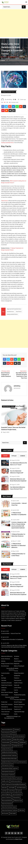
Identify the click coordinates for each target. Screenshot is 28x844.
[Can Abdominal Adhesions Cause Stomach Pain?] (5, 487)
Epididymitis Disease (7, 749)
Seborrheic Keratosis (6, 709)
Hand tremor (5, 200)
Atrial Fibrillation (18, 661)
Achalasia (16, 656)
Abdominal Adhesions (6, 656)
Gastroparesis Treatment (8, 774)
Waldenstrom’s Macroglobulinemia (9, 717)
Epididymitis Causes (7, 745)
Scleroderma (4, 707)
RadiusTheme (18, 839)
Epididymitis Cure (18, 745)
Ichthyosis (4, 687)
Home (3, 56)
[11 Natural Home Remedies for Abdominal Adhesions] (5, 544)
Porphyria (16, 697)
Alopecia (16, 658)
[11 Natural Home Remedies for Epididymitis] (5, 513)
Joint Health (12, 787)
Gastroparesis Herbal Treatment (10, 768)
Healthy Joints (5, 781)
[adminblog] (15, 99)
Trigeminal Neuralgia (19, 711)
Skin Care (21, 810)
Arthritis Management (7, 736)
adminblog (17, 386)
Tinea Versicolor (5, 711)
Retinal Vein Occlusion (7, 704)
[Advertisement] (14, 23)
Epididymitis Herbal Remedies (9, 752)
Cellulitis (16, 668)
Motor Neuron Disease (7, 692)
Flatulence (16, 678)
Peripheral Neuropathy (19, 695)
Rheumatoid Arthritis (7, 800)
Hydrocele (16, 685)
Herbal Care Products (6, 685)
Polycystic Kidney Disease (9, 698)
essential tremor (10, 311)
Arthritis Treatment (6, 739)
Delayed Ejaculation (19, 673)
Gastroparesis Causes (7, 765)
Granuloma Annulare (6, 682)
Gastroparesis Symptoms (8, 771)
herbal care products (16, 781)
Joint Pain (4, 791)
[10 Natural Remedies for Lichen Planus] (5, 554)
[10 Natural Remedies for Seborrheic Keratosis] (5, 534)
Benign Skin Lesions (18, 739)
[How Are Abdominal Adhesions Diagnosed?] (5, 471)
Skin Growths (5, 813)
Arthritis (3, 661)
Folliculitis (3, 680)
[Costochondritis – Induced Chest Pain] (5, 503)
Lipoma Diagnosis (6, 794)
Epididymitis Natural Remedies (9, 758)
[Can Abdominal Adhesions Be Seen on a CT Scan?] (5, 463)
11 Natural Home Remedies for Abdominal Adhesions (18, 545)
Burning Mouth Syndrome (10, 669)
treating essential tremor (7, 142)
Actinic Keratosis (5, 658)
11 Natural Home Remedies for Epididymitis (12, 639)
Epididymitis (17, 675)
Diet (2, 675)
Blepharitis (16, 663)
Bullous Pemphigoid (19, 666)
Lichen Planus (17, 687)
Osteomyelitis (4, 695)
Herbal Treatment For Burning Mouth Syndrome (13, 784)
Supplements (17, 709)
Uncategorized (5, 714)
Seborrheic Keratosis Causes (9, 807)
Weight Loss (17, 716)
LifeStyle (3, 690)
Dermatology (14, 742)
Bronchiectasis (5, 666)
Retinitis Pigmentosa (19, 704)
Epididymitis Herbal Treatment (9, 755)
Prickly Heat (4, 702)
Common (22, 455)
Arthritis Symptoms (19, 736)
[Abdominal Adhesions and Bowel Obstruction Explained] (5, 479)
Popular (14, 455)
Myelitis (16, 692)
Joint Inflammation (21, 787)
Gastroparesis (17, 680)
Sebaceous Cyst (18, 707)
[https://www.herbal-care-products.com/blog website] (13, 99)
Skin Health (13, 813)
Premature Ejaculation (19, 699)
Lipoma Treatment (6, 797)
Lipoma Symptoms (17, 794)
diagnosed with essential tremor (14, 309)
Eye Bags (3, 678)
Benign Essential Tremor (12, 56)
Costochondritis (5, 673)
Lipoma (16, 690)
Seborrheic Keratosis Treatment (10, 810)
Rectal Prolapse (18, 702)
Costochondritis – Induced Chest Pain (11, 633)
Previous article (6, 371)
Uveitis (15, 714)
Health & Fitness (18, 682)
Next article (23, 371)
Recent (5, 455)
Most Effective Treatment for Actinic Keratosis (6, 374)
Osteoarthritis (16, 797)
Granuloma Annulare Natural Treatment (11, 778)
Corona (16, 670)
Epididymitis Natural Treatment (9, 762)
